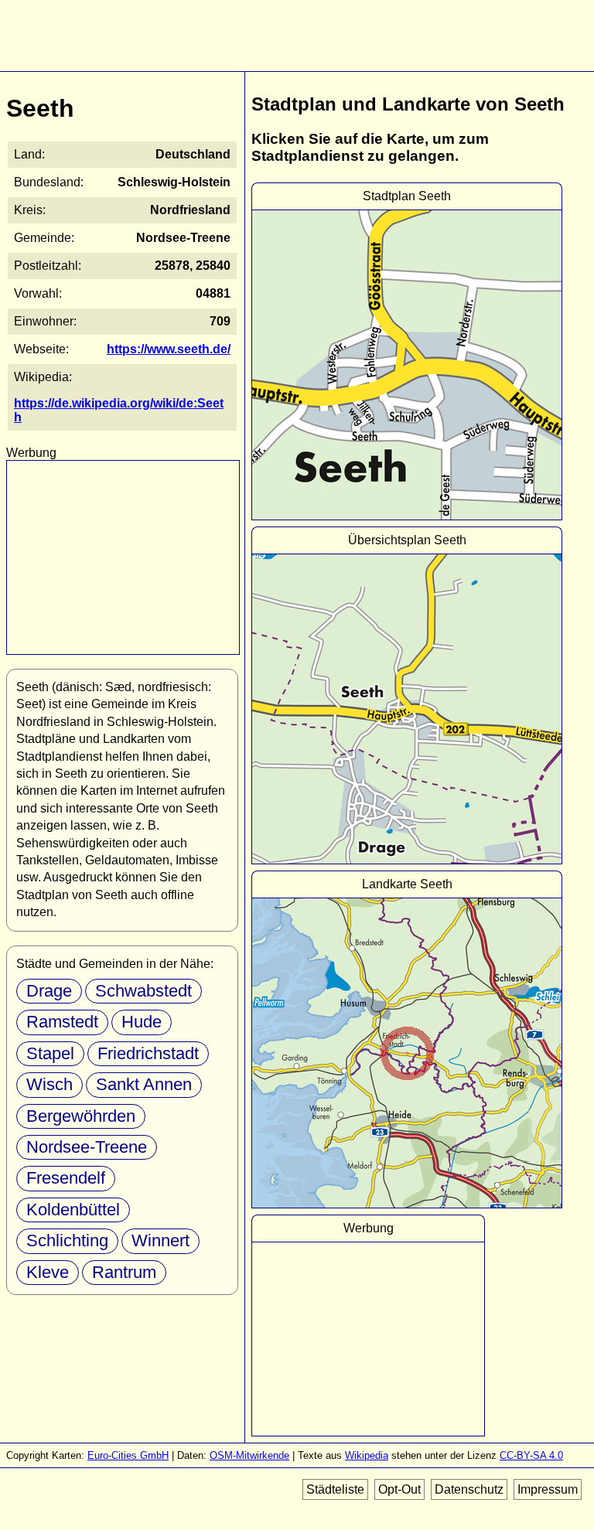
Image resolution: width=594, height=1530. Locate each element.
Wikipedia (366, 1455)
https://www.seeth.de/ (168, 349)
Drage (49, 990)
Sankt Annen (144, 1084)
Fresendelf (65, 1178)
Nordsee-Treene (86, 1147)
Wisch (49, 1084)
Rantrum (124, 1272)
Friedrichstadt (148, 1053)
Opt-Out (399, 1489)
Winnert (160, 1240)
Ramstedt (62, 1021)
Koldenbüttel (73, 1209)
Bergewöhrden (80, 1116)
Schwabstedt (143, 990)
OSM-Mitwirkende (249, 1455)
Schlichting (67, 1240)
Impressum (547, 1489)
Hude (141, 1021)
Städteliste (335, 1489)
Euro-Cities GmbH (128, 1455)
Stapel (50, 1053)
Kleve (47, 1272)
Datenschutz (469, 1489)
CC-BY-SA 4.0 (531, 1455)
